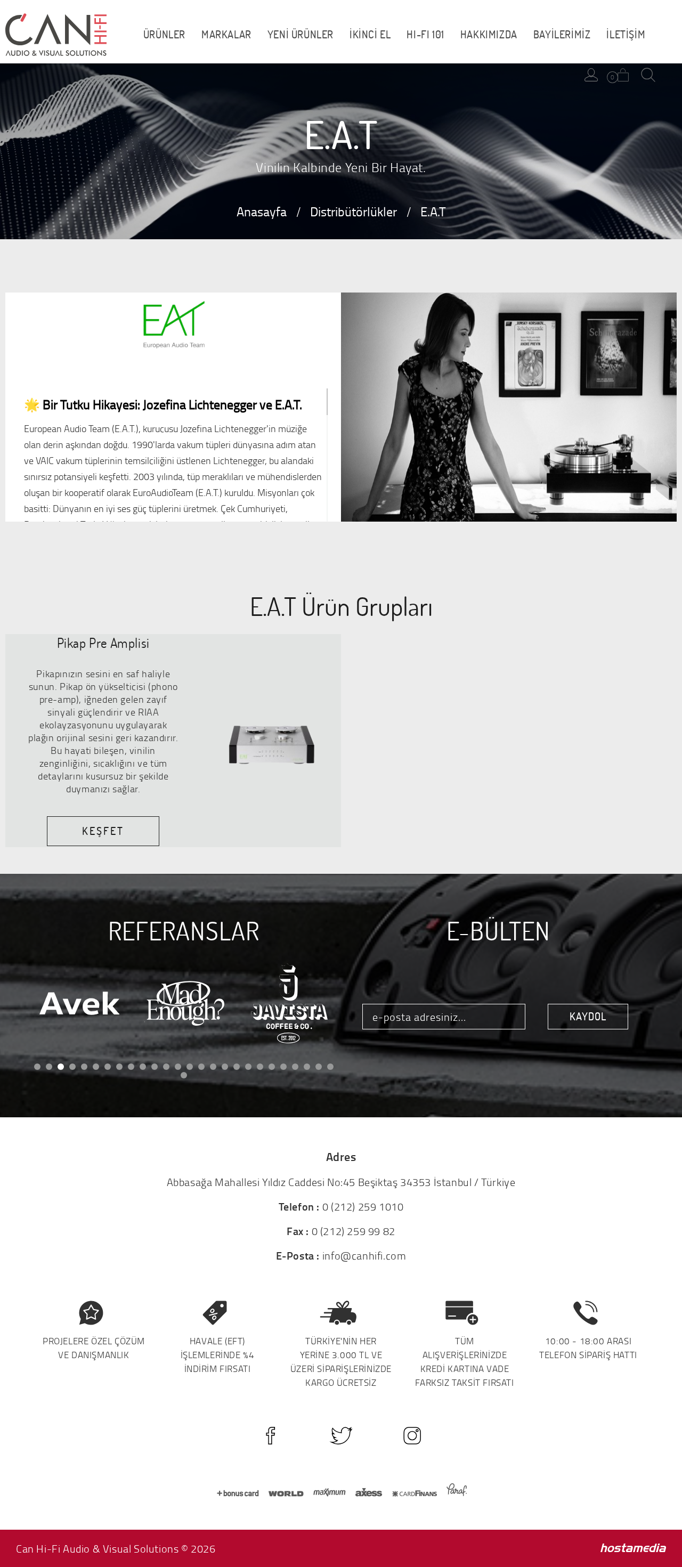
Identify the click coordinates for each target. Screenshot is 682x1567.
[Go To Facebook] (270, 1435)
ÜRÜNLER (164, 34)
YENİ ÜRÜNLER (300, 34)
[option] (79, 1003)
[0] (623, 75)
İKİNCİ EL (370, 34)
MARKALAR (226, 34)
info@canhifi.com (364, 1255)
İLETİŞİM (625, 34)
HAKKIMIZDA (488, 34)
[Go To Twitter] (341, 1435)
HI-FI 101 (425, 34)
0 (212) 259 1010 (363, 1206)
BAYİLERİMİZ (562, 34)
